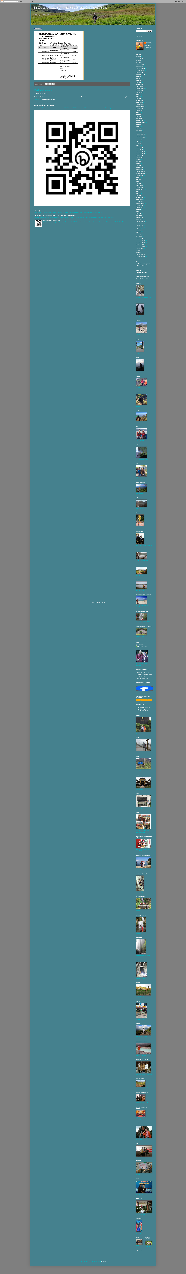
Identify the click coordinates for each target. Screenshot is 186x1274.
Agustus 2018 (139, 92)
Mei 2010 (138, 233)
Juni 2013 (138, 179)
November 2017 (140, 106)
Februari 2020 (140, 64)
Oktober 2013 (139, 175)
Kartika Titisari (139, 685)
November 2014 (140, 154)
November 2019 (140, 70)
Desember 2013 (140, 171)
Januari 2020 (139, 66)
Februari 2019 (139, 84)
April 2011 (138, 213)
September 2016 (140, 122)
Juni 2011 (138, 209)
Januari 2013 (139, 185)
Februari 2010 (139, 239)
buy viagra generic (139, 644)
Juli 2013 (138, 177)
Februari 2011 (139, 217)
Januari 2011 (139, 219)
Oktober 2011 (139, 205)
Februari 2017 (139, 120)
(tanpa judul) (38, 211)
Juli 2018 (138, 94)
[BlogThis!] (48, 84)
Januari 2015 (139, 150)
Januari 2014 (139, 169)
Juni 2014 (138, 161)
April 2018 (138, 98)
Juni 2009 (138, 251)
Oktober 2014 (139, 156)
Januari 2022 (139, 59)
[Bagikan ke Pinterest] (54, 84)
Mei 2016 (138, 126)
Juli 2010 (138, 229)
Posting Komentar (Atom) (48, 99)
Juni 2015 (138, 144)
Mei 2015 (138, 146)
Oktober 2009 (140, 245)
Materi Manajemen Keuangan (44, 105)
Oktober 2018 (139, 90)
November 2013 (140, 173)
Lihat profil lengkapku (147, 46)
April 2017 (138, 116)
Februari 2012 (139, 197)
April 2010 (138, 235)
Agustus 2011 (139, 207)
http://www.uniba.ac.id (143, 707)
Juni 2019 (138, 78)
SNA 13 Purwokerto (142, 678)
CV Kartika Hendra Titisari (143, 279)
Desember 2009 (140, 241)
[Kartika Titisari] (144, 690)
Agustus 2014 (139, 157)
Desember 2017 (140, 104)
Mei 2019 (138, 80)
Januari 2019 (139, 86)
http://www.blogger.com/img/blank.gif (144, 264)
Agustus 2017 (139, 110)
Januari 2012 (139, 199)
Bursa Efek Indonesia (143, 672)
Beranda (83, 97)
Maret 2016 (139, 130)
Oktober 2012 (139, 187)
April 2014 (138, 165)
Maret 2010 (139, 237)
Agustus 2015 (139, 140)
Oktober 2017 (139, 108)
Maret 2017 (139, 118)
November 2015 (140, 134)
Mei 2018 (138, 96)
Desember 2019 (140, 68)
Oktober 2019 (139, 72)
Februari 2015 (139, 148)
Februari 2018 (139, 100)
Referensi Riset (141, 676)
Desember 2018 (140, 88)
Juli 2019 (138, 76)
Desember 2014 (140, 152)
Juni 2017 (138, 114)
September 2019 (140, 74)
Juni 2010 (138, 231)
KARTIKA (149, 43)
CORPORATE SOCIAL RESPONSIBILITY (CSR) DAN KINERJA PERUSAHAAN (55, 215)
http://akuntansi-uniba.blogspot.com (142, 710)
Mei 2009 (138, 252)
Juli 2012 (138, 191)
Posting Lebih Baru (39, 97)
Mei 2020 (138, 61)
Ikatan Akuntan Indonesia (144, 674)
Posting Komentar (41, 93)
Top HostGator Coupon (98, 602)
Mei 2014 (138, 163)
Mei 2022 (138, 57)
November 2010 (140, 223)
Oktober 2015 (139, 136)
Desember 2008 (140, 254)
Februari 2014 (139, 167)
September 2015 (140, 138)
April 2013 (138, 183)
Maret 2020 (139, 63)
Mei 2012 (138, 193)
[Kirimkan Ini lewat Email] (46, 84)
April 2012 (138, 195)
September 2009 (140, 247)
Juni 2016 (138, 124)
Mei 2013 (138, 181)
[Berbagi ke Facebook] (52, 84)
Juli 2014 (138, 159)
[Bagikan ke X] (50, 84)
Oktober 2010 (139, 225)
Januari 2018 (139, 102)
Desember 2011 (140, 201)
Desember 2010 (140, 221)
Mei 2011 (138, 211)
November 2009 (140, 243)
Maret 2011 (139, 215)
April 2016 (138, 128)
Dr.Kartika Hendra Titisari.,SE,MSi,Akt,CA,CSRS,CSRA (70, 7)
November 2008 (140, 256)
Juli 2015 (138, 142)
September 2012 (140, 189)
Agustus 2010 (139, 227)
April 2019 (138, 82)
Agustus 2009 (140, 248)
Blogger (103, 1261)
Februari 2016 (139, 132)
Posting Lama (125, 97)
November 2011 (140, 203)
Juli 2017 (138, 112)
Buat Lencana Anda (140, 692)
